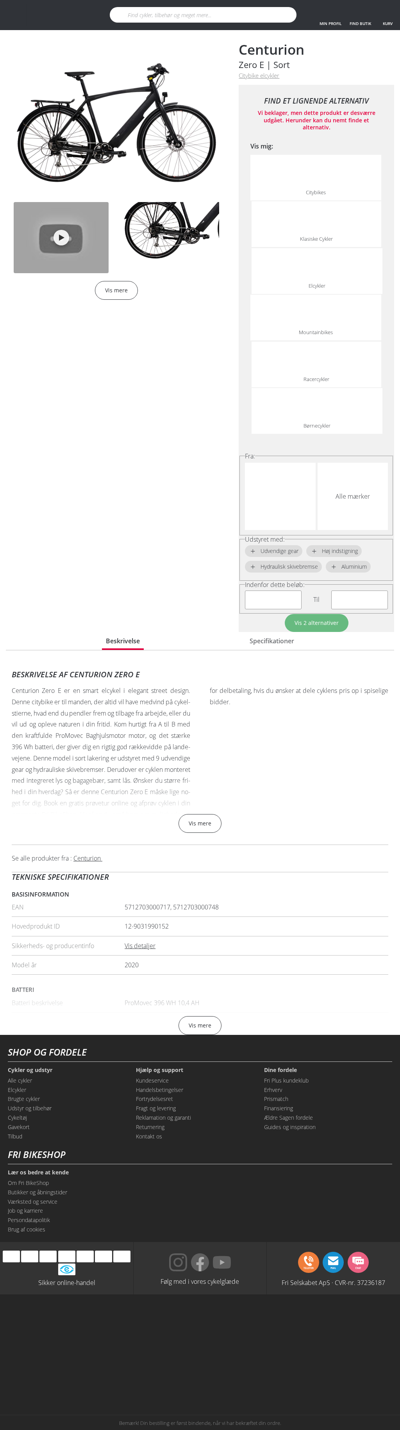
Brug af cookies (26, 1229)
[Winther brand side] (238, 1321)
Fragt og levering (156, 1108)
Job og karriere (25, 1210)
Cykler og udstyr (30, 1070)
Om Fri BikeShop (28, 1183)
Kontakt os (149, 1136)
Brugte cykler (24, 1098)
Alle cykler (20, 1080)
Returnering (150, 1127)
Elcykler (17, 1090)
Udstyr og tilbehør (30, 1108)
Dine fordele (280, 1070)
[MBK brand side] (161, 1321)
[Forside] (58, 15)
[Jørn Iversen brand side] (316, 1380)
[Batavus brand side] (83, 1321)
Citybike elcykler (259, 75)
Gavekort (19, 1127)
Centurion (271, 49)
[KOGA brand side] (83, 1350)
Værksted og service (32, 1201)
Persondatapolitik (29, 1220)
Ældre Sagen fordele (288, 1117)
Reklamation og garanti (163, 1117)
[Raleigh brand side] (238, 1380)
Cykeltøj (17, 1117)
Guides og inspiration (290, 1127)
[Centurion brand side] (161, 1350)
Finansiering (278, 1108)
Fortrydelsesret (154, 1098)
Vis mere (200, 823)
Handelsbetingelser (159, 1090)
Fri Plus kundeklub (286, 1080)
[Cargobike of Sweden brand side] (83, 1380)
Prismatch (276, 1098)
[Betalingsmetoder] (66, 1256)
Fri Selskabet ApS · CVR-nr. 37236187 (333, 1282)
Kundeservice (152, 1080)
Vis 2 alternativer (317, 622)
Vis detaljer (140, 945)
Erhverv (273, 1090)
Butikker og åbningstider (37, 1192)
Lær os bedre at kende (38, 1172)
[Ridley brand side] (316, 1350)
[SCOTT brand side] (316, 1321)
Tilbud (15, 1136)
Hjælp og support (159, 1070)
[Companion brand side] (238, 1350)
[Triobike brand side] (161, 1380)
